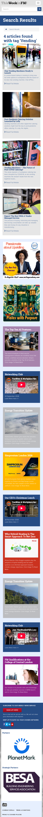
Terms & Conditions (23, 810)
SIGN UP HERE (12, 710)
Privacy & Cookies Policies (12, 814)
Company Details (8, 810)
